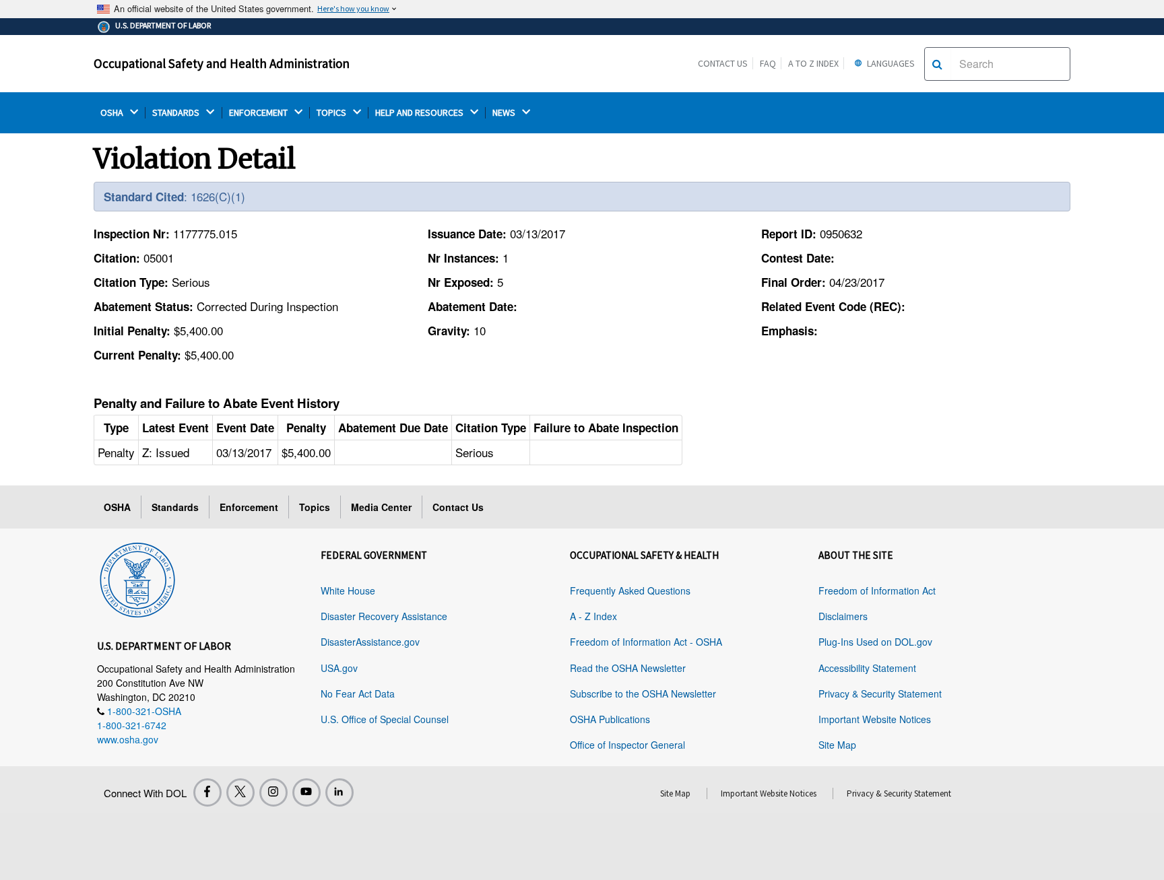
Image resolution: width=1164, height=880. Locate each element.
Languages (890, 63)
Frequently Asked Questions (630, 590)
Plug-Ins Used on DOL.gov (875, 641)
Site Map (837, 744)
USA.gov (339, 668)
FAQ (768, 63)
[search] (937, 64)
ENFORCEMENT (259, 113)
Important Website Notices (874, 719)
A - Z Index (593, 616)
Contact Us (723, 63)
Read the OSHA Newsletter (628, 668)
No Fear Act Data (358, 693)
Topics (314, 507)
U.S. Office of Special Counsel (385, 719)
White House (348, 590)
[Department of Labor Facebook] (207, 792)
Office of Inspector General (627, 744)
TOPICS (332, 113)
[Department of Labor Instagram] (273, 792)
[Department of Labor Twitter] (240, 792)
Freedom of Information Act (877, 590)
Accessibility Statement (867, 668)
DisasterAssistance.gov (370, 641)
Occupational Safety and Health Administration (222, 63)
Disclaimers (843, 616)
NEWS (504, 113)
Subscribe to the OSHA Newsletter (643, 693)
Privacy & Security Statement (880, 693)
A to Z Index (813, 63)
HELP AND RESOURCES (420, 113)
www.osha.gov (127, 739)
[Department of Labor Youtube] (306, 792)
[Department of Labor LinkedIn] (339, 792)
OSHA (112, 113)
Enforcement (249, 507)
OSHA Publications (610, 719)
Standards (175, 507)
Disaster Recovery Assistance (384, 616)
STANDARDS (176, 113)
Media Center (381, 507)
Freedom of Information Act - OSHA (646, 641)
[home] (137, 577)
